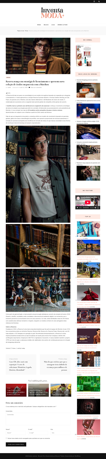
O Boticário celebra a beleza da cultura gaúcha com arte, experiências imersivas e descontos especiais (88, 395)
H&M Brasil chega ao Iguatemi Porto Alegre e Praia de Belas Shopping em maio (38, 392)
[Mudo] (95, 208)
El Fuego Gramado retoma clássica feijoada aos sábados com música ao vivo (87, 282)
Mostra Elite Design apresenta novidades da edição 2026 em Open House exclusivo (87, 259)
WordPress (77, 456)
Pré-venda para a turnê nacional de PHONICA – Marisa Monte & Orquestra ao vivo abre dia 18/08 (88, 305)
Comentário (9, 411)
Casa (53, 25)
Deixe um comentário (36, 87)
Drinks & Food (62, 25)
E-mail (30, 429)
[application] (87, 202)
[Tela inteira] (98, 208)
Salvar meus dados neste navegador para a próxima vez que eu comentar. (29, 438)
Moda (39, 25)
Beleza (46, 25)
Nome (8, 429)
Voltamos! (80, 239)
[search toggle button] (99, 1)
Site (52, 429)
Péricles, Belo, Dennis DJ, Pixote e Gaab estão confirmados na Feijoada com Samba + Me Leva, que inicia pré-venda (88, 370)
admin (9, 87)
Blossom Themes (60, 456)
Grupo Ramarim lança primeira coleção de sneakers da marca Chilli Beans (16, 392)
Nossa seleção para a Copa (60, 394)
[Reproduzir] (77, 208)
